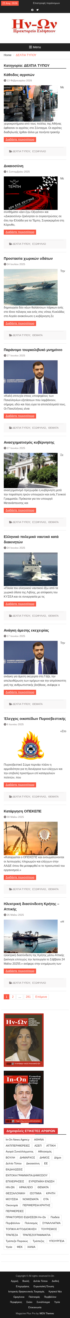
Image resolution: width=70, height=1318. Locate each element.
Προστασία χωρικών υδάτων (28, 258)
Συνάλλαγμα (43, 1302)
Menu (37, 47)
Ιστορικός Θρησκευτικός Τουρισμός (26, 1291)
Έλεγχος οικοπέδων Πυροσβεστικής (35, 719)
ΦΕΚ (20, 1246)
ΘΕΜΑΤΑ (37, 335)
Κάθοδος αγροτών (19, 75)
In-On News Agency (17, 1139)
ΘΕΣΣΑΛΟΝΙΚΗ (15, 1193)
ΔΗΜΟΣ (45, 1157)
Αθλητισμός (45, 1151)
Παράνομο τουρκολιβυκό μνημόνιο (33, 350)
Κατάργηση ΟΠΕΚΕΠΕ (22, 811)
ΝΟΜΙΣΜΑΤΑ (31, 1199)
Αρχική (14, 1281)
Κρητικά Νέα (55, 1291)
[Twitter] (37, 9)
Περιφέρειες (16, 1302)
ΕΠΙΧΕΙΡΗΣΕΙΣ (15, 1181)
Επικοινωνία (34, 1307)
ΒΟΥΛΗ (10, 1157)
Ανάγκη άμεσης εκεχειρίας (26, 630)
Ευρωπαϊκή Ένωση (44, 1286)
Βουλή (25, 1281)
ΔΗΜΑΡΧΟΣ (27, 1157)
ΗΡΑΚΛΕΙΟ (26, 1187)
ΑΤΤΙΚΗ (51, 1145)
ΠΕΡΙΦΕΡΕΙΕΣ (15, 1211)
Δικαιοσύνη (13, 166)
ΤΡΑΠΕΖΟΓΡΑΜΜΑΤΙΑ (36, 1234)
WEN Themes (46, 1313)
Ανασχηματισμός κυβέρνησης (29, 442)
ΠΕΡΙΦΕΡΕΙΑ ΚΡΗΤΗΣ (36, 1205)
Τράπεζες (38, 1241)
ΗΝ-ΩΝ (10, 1187)
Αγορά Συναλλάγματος (19, 1151)
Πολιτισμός (31, 1223)
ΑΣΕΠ (38, 1145)
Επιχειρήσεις (22, 1286)
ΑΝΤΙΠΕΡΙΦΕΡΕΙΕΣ (18, 1145)
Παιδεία (55, 1217)
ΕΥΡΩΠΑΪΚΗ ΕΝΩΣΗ (41, 1181)
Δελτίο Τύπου (14, 1163)
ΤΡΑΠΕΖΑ (12, 1234)
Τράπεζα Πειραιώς (17, 1241)
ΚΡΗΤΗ (50, 1193)
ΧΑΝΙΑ (31, 1246)
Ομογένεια (18, 1297)
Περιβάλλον (13, 1223)
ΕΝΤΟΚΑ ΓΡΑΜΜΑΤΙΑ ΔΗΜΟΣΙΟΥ (27, 1175)
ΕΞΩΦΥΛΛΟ (39, 151)
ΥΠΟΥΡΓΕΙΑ (56, 1241)
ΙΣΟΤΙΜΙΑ (35, 1193)
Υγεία (9, 1246)
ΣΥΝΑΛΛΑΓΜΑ (51, 1223)
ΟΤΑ (46, 1199)
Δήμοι (57, 1157)
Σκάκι (29, 1302)
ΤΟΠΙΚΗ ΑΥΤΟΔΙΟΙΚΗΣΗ (21, 1229)
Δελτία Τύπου (40, 1281)
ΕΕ (46, 1163)
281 (28, 996)
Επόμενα (41, 996)
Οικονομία (12, 1205)
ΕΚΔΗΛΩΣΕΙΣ (14, 1169)
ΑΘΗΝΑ (39, 1139)
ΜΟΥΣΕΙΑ (12, 1199)
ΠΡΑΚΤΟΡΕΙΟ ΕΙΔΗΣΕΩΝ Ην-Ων (26, 1217)
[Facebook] (32, 9)
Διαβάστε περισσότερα (20, 139)
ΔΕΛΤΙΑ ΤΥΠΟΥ (21, 151)
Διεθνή (55, 1281)
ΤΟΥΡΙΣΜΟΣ (49, 1229)
